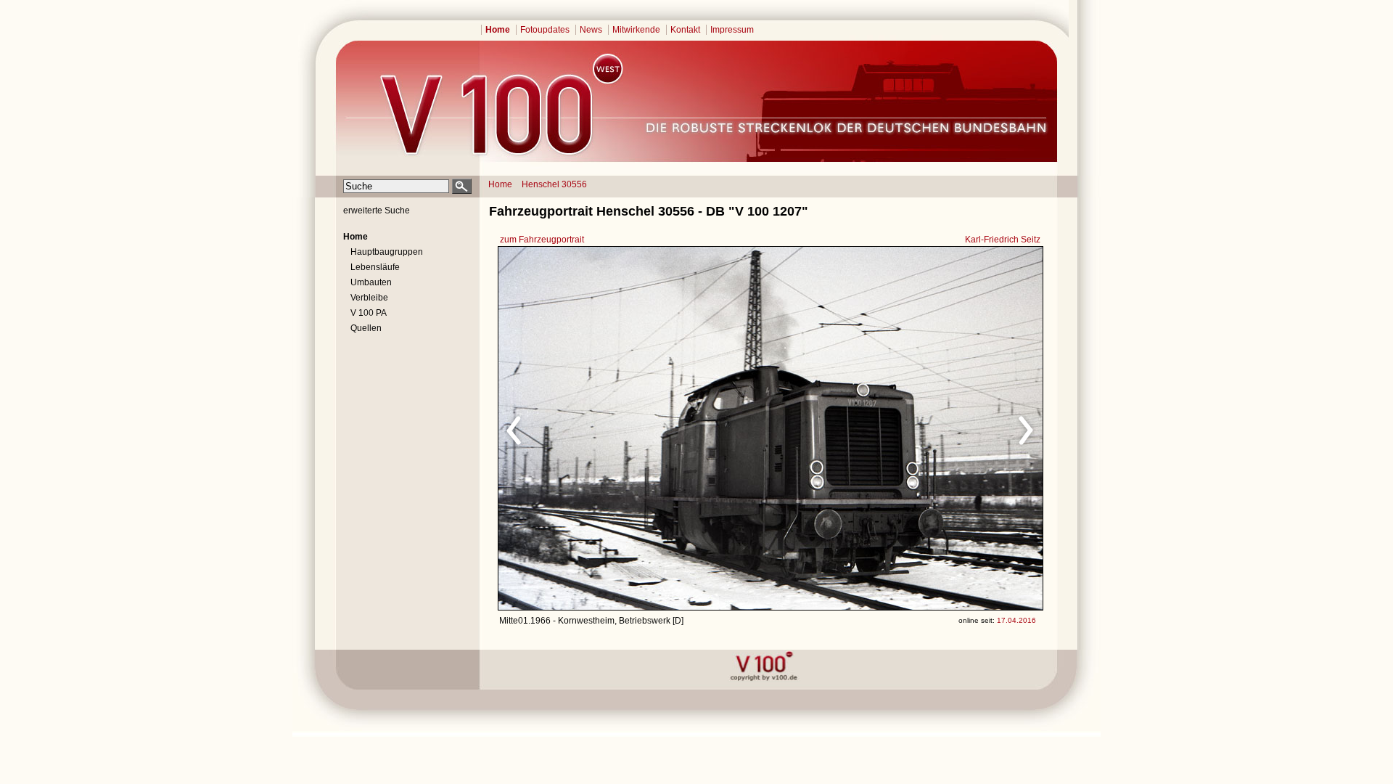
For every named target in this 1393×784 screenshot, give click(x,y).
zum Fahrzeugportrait (542, 239)
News (591, 30)
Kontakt (685, 30)
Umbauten (371, 282)
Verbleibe (369, 298)
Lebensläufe (375, 267)
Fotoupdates (545, 30)
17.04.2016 (1016, 620)
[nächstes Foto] (899, 428)
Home (497, 30)
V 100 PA (368, 313)
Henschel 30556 (554, 184)
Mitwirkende (636, 30)
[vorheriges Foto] (637, 428)
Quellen (366, 328)
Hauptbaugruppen (386, 252)
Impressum (732, 30)
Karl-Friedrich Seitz (1002, 239)
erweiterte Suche (376, 210)
